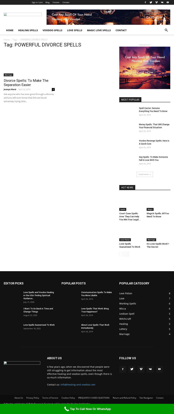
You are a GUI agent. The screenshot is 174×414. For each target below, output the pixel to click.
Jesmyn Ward (10, 89)
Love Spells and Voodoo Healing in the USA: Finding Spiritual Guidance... (38, 295)
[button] (166, 30)
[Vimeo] (156, 2)
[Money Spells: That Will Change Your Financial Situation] (127, 129)
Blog (47, 2)
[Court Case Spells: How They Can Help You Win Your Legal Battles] (131, 203)
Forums (56, 2)
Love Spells (74, 30)
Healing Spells (28, 30)
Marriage (8, 75)
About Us (18, 397)
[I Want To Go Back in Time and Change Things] (12, 313)
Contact (66, 2)
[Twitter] (150, 2)
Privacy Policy (32, 397)
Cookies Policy (68, 397)
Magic (150, 209)
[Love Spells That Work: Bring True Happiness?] (70, 313)
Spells (122, 209)
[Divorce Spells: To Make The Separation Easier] (29, 63)
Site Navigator (146, 397)
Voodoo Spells (52, 30)
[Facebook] (145, 2)
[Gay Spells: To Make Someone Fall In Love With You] (127, 161)
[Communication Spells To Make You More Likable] (70, 297)
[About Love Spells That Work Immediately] (70, 329)
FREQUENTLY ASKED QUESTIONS (94, 397)
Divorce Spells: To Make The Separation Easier (26, 83)
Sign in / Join (37, 2)
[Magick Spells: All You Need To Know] (158, 203)
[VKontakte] (162, 2)
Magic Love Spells (99, 30)
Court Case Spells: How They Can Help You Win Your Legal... (130, 216)
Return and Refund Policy (124, 397)
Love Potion (125, 239)
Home (9, 30)
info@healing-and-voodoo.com (77, 384)
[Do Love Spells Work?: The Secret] (158, 233)
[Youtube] (167, 2)
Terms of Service (50, 397)
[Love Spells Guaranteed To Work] (131, 233)
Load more (143, 174)
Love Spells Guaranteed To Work (39, 325)
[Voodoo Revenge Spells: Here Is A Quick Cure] (127, 145)
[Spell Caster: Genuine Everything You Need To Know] (127, 113)
